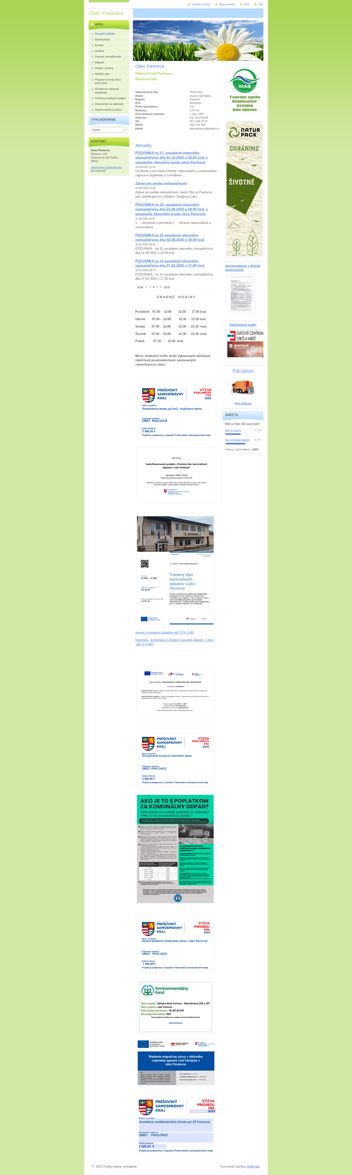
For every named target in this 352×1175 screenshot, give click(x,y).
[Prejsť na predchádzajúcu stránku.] (142, 287)
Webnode (253, 1166)
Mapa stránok (227, 4)
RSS (246, 4)
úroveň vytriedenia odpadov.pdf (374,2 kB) (164, 632)
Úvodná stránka (201, 4)
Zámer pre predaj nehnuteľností (161, 183)
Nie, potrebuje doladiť (237, 439)
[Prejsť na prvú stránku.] (138, 287)
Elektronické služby (243, 325)
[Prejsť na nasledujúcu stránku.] (165, 287)
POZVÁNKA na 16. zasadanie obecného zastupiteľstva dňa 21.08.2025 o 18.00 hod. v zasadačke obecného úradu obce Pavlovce (171, 209)
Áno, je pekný (233, 430)
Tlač (260, 4)
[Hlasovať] (243, 434)
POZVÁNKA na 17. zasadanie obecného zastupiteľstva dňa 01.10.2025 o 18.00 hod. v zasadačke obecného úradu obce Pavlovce (171, 157)
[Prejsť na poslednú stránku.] (168, 287)
